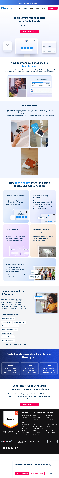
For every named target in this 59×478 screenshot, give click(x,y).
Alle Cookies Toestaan (22, 473)
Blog (23, 419)
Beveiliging (24, 428)
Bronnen (31, 8)
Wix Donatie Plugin (51, 422)
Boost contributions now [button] (29, 31)
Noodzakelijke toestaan (37, 473)
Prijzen (25, 8)
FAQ (23, 422)
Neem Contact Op (26, 415)
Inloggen (43, 8)
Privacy (24, 426)
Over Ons (24, 417)
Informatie (25, 412)
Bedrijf (37, 8)
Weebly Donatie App (51, 424)
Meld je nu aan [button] (53, 8)
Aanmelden (34, 3)
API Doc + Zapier (50, 432)
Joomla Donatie (50, 430)
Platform (19, 8)
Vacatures (24, 421)
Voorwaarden (25, 424)
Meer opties (49, 473)
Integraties (49, 412)
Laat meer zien (37, 470)
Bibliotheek (25, 434)
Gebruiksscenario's (39, 412)
